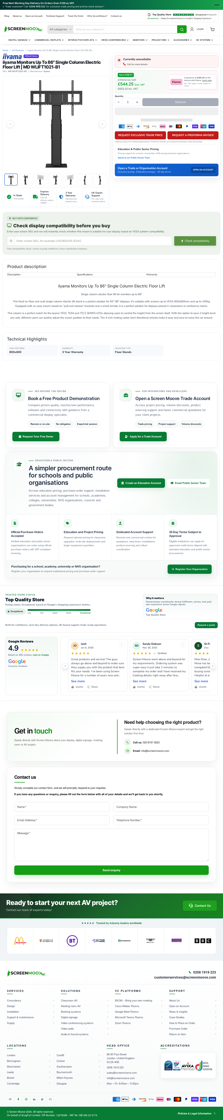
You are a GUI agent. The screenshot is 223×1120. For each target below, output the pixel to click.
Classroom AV (69, 1000)
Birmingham (14, 1061)
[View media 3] (40, 180)
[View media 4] (55, 180)
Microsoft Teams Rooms (129, 1017)
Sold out (180, 102)
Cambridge (13, 1083)
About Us (174, 1000)
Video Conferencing (113, 40)
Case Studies (176, 1017)
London (11, 1055)
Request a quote (206, 625)
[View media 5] (70, 180)
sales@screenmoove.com (122, 1072)
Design (11, 1006)
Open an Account (34, 16)
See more (78, 681)
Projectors (159, 40)
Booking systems (71, 1011)
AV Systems (203, 40)
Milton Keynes (65, 1077)
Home (5, 50)
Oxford (60, 1061)
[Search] (182, 29)
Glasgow (62, 1083)
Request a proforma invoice (193, 135)
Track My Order (76, 16)
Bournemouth (64, 1072)
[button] (166, 112)
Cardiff (60, 1055)
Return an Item (177, 1034)
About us (17, 16)
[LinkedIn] (34, 1099)
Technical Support (55, 16)
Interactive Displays (81, 40)
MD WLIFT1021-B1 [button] (17, 71)
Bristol (10, 1077)
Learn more (207, 80)
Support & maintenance (20, 1017)
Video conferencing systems (77, 1023)
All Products (18, 50)
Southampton (64, 1066)
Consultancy (14, 1000)
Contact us (116, 16)
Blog (6, 16)
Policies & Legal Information (195, 1113)
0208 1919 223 (37, 6)
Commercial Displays (48, 40)
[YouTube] (50, 1099)
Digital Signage (18, 40)
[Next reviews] (213, 666)
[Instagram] (26, 1099)
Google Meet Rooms (127, 1011)
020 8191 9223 (151, 742)
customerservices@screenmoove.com (185, 977)
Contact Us (203, 906)
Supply (11, 1023)
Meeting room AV (71, 1006)
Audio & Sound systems (75, 1034)
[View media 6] (85, 180)
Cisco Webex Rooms (127, 1006)
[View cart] (212, 29)
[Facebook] (18, 1099)
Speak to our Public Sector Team (134, 157)
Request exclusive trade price (140, 135)
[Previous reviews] (65, 666)
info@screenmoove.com (155, 750)
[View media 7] (99, 180)
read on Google (41, 655)
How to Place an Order (182, 1023)
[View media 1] (11, 180)
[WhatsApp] (42, 1099)
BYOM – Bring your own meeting (133, 1000)
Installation (13, 1011)
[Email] (10, 1099)
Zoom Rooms (123, 1023)
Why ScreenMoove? (97, 16)
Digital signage (69, 1017)
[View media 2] (25, 180)
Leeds (10, 1072)
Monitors (139, 40)
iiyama (47, 71)
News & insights (178, 1011)
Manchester (14, 1066)
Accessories (181, 40)
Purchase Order (178, 1028)
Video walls (67, 1028)
